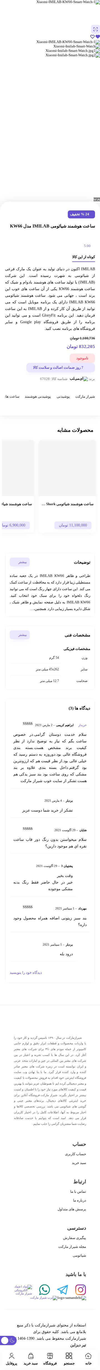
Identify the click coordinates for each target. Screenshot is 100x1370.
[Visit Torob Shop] (35, 1298)
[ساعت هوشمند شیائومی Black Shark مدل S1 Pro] (67, 468)
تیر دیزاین (78, 1345)
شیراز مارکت (85, 396)
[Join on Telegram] (59, 1290)
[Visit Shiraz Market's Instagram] (77, 1290)
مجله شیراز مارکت (72, 1247)
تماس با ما (78, 1191)
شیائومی (79, 1255)
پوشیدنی (63, 396)
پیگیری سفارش (74, 1238)
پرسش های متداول (72, 1209)
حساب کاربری (75, 1154)
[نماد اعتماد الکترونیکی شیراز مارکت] (23, 1290)
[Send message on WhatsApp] (41, 1290)
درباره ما (79, 1200)
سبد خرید (79, 1163)
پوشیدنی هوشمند (38, 396)
